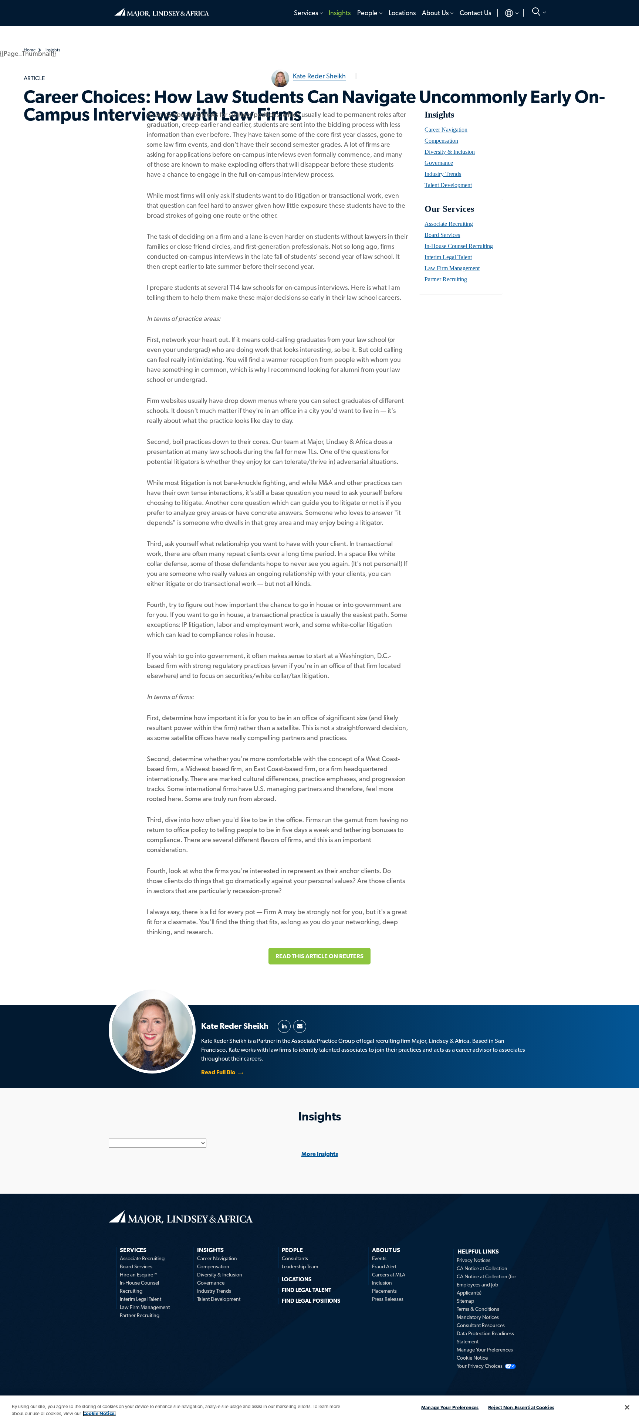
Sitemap (465, 1301)
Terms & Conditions (478, 1309)
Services (306, 13)
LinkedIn (284, 1026)
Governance (439, 163)
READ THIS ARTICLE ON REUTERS (319, 956)
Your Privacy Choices (480, 1366)
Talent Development (448, 185)
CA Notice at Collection (482, 1268)
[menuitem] (307, 13)
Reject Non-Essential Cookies (521, 1407)
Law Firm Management (452, 268)
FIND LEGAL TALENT (306, 1290)
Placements (384, 1291)
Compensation (441, 141)
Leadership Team (300, 1266)
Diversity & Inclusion (450, 152)
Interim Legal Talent (448, 257)
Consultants (295, 1258)
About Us (435, 13)
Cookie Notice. (99, 1413)
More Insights (319, 1153)
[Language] (506, 13)
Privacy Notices (473, 1260)
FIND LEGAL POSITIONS (311, 1301)
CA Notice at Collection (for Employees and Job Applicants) (486, 1285)
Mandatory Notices (478, 1317)
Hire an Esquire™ (139, 1275)
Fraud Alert (384, 1266)
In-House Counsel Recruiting (459, 246)
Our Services (449, 209)
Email (299, 1026)
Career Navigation (446, 129)
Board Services (442, 235)
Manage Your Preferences (485, 1350)
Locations (402, 13)
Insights (340, 13)
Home (161, 9)
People (367, 13)
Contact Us (475, 13)
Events (379, 1258)
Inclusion (382, 1283)
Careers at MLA (388, 1275)
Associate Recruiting (449, 224)
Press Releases (387, 1299)
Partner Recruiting (446, 279)
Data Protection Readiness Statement (485, 1337)
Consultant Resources (481, 1325)
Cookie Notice (472, 1358)
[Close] (627, 1407)
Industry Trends (443, 174)
